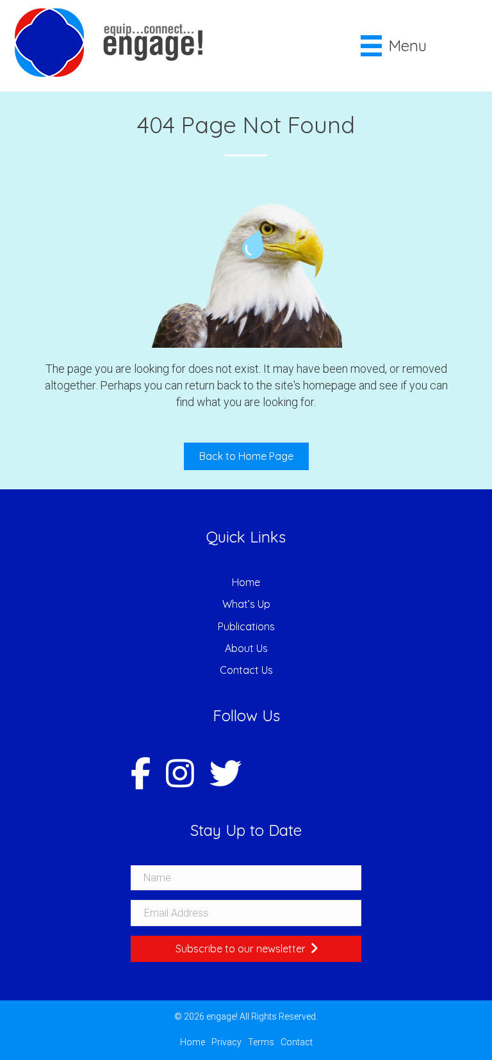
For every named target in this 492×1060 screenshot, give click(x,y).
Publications (246, 626)
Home (246, 582)
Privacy (226, 1042)
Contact (297, 1042)
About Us (246, 648)
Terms (261, 1042)
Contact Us (246, 670)
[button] (246, 949)
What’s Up (246, 604)
